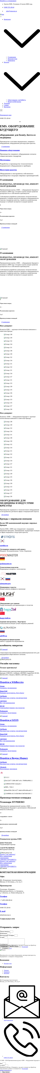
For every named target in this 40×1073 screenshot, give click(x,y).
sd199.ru (3, 636)
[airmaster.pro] (5, 580)
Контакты (7, 107)
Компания (3, 933)
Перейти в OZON (9, 720)
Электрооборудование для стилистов (12, 707)
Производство (12, 59)
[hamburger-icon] (1, 16)
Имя (1, 1063)
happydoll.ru (5, 618)
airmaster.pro (5, 584)
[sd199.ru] (2, 632)
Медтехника (5, 160)
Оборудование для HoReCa (17, 100)
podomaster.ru (6, 564)
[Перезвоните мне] (1, 113)
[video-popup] (2, 232)
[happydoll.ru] (2, 614)
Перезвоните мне (5, 115)
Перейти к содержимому (8, 1)
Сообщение (4, 944)
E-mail (2, 937)
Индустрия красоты (8, 170)
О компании (12, 57)
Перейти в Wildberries (12, 682)
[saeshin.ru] (2, 542)
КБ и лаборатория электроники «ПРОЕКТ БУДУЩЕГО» (8, 857)
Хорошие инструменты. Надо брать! (12, 692)
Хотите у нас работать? (7, 854)
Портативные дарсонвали (8, 768)
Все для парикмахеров (7, 702)
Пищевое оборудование (10, 150)
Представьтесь (5, 931)
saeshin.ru (4, 546)
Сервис (6, 105)
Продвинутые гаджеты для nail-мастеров (13, 697)
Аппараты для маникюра (8, 687)
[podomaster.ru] (2, 560)
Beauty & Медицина (14, 101)
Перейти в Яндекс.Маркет (14, 758)
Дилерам (7, 103)
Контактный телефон (7, 935)
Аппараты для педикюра (8, 712)
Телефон (2, 1065)
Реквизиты (11, 60)
